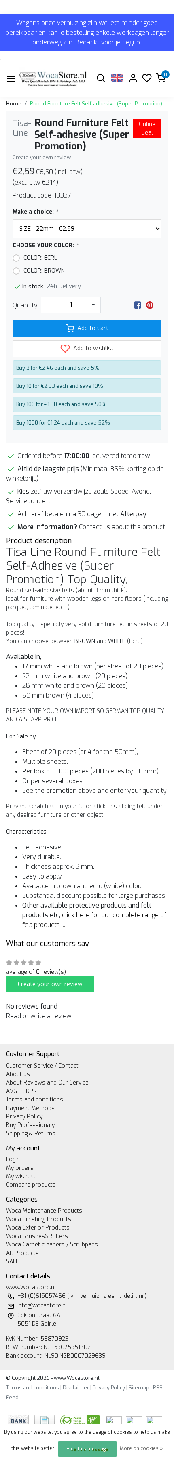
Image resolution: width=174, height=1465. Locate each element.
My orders (20, 1168)
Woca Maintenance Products (44, 1211)
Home (13, 103)
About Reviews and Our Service (47, 1083)
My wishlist (21, 1176)
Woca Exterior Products (38, 1228)
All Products (22, 1253)
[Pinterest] (149, 305)
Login (13, 1159)
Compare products (31, 1185)
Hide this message (87, 1449)
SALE (12, 1261)
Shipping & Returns (30, 1133)
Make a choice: (35, 212)
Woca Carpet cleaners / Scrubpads (52, 1245)
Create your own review (42, 157)
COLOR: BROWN (44, 271)
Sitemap (139, 1387)
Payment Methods (30, 1108)
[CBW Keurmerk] (81, 1420)
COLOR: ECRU (40, 258)
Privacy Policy (24, 1116)
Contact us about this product (122, 527)
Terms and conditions (34, 1099)
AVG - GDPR (21, 1091)
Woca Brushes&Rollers (37, 1236)
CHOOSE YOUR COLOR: (45, 245)
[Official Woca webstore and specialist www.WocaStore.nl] (53, 78)
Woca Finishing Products (38, 1219)
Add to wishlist (93, 348)
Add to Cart (92, 328)
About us (18, 1074)
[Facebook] (137, 305)
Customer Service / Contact (42, 1066)
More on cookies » (141, 1448)
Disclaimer (76, 1387)
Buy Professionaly (30, 1125)
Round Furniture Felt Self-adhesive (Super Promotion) (96, 103)
